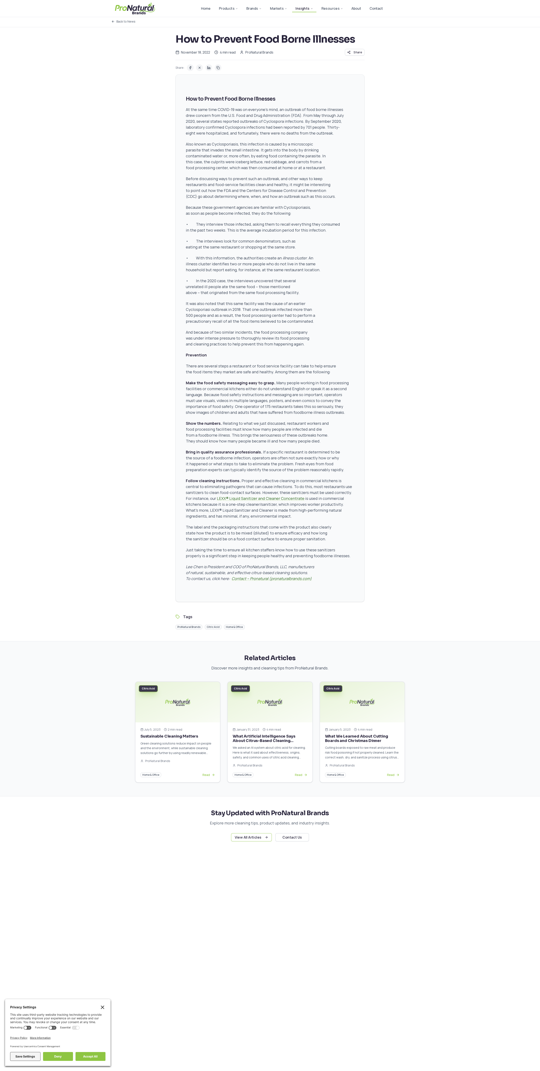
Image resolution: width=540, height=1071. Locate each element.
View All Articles (248, 837)
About (356, 8)
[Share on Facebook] (190, 67)
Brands (252, 8)
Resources (330, 8)
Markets (277, 8)
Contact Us (292, 837)
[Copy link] (218, 67)
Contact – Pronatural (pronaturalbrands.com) (272, 578)
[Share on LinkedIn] (208, 67)
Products (227, 8)
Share (358, 52)
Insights (302, 8)
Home (206, 8)
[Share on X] (199, 67)
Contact (376, 8)
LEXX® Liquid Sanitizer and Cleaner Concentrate (260, 498)
